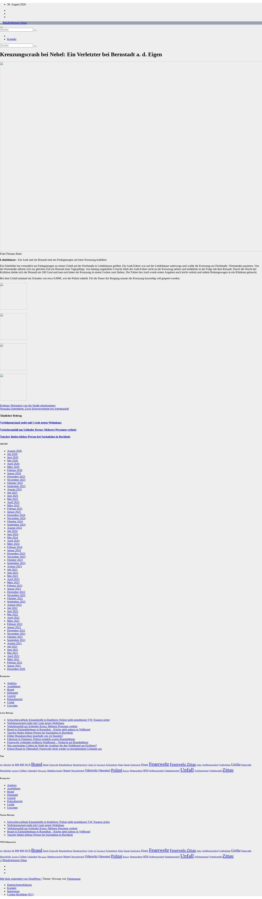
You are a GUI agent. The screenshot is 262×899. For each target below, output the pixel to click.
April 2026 (13, 463)
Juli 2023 (12, 569)
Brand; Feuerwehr (50, 765)
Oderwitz (91, 770)
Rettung (126, 771)
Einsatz (127, 765)
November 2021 (16, 633)
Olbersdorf (104, 770)
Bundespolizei (80, 764)
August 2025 (14, 489)
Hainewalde (246, 765)
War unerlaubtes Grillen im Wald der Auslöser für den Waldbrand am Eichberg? (52, 745)
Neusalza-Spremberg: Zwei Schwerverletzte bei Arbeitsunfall (34, 408)
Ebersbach (101, 765)
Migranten (42, 771)
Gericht (11, 696)
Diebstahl (12, 692)
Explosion (135, 764)
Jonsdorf (15, 771)
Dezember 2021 (16, 630)
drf (95, 765)
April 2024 (13, 540)
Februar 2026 (14, 470)
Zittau (227, 770)
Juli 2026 (12, 454)
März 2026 (13, 466)
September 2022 (16, 601)
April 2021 (13, 656)
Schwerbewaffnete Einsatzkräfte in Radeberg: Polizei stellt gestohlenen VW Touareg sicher (58, 719)
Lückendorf (32, 771)
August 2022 (14, 604)
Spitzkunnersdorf (172, 771)
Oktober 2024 (15, 521)
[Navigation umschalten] (1, 27)
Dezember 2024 (16, 515)
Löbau (23, 770)
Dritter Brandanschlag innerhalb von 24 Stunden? (35, 735)
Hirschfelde (5, 770)
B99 (22, 764)
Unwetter (12, 705)
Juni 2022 (12, 611)
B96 (17, 764)
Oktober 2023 (15, 559)
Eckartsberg (111, 764)
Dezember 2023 (16, 553)
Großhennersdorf (210, 764)
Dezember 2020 (16, 668)
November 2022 (16, 595)
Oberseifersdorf (77, 771)
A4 (1, 765)
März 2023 (13, 582)
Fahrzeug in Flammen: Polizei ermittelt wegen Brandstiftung (41, 739)
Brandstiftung (65, 764)
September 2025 (16, 486)
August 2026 (14, 450)
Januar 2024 (14, 550)
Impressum (13, 891)
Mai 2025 (12, 499)
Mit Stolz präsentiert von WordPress (20, 878)
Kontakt (11, 39)
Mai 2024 (12, 537)
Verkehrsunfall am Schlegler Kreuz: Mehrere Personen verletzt (38, 429)
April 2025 (13, 502)
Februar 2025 (14, 508)
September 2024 (16, 524)
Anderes (12, 683)
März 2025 (13, 505)
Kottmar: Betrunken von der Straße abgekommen (27, 405)
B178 (27, 764)
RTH (145, 770)
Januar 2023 (14, 588)
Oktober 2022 (15, 598)
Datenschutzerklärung (19, 884)
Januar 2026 (14, 473)
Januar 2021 (14, 665)
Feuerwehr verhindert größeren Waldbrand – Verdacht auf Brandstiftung (47, 742)
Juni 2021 (12, 649)
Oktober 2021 (15, 636)
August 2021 (14, 643)
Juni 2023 (12, 572)
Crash (90, 765)
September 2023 (16, 563)
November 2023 (16, 556)
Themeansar (74, 878)
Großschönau (224, 765)
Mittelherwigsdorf (55, 771)
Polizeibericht (14, 699)
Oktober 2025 (15, 483)
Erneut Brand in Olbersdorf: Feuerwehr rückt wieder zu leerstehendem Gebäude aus (54, 748)
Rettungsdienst (136, 771)
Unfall (10, 702)
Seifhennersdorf (156, 770)
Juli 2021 (12, 646)
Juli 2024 (12, 531)
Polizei (116, 770)
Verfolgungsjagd (201, 771)
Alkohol (7, 764)
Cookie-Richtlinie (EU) (20, 894)
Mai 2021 (12, 652)
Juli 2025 (12, 492)
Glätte (199, 765)
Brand (10, 689)
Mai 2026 (12, 460)
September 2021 (16, 640)
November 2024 (16, 518)
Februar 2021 (14, 662)
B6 (13, 765)
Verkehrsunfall (215, 771)
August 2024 (14, 527)
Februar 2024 (14, 547)
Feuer (144, 764)
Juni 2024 (12, 534)
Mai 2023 (12, 575)
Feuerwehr (159, 764)
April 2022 (13, 617)
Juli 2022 (12, 608)
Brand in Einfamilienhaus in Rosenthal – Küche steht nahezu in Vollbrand (48, 729)
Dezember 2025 (16, 476)
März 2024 (13, 543)
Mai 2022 (12, 614)
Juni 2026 (12, 457)
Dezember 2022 (16, 592)
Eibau (120, 765)
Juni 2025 (12, 495)
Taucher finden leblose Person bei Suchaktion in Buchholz (35, 436)
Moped (66, 770)
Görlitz (236, 764)
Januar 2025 (14, 511)
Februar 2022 (14, 624)
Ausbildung (13, 686)
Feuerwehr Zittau (183, 764)
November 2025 (16, 479)
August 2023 (14, 566)
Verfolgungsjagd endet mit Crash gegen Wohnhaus (30, 422)
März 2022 (13, 620)
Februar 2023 (14, 585)
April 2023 (13, 579)
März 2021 (13, 659)
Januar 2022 (14, 627)
